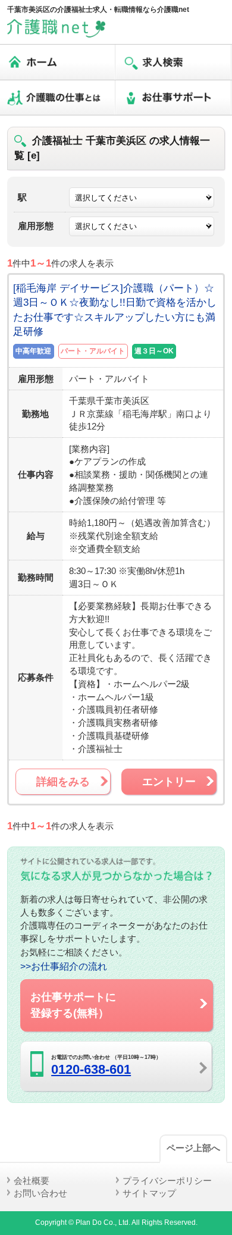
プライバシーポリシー (167, 1181)
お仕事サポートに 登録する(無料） (73, 1004)
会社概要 (31, 1181)
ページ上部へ (193, 1148)
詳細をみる (63, 781)
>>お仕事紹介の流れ (63, 966)
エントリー (169, 781)
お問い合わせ (40, 1193)
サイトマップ (149, 1193)
